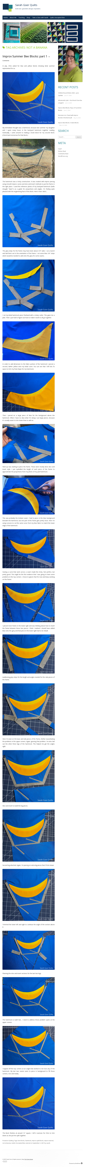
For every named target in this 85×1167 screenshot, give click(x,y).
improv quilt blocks (38, 1140)
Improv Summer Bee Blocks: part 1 (24, 56)
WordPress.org (63, 156)
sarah (48, 1143)
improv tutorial (48, 1140)
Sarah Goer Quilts (26, 5)
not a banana (6, 1143)
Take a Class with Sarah (40, 17)
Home (6, 17)
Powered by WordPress (74, 1163)
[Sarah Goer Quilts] (7, 12)
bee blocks (21, 1140)
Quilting (11, 1140)
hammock (28, 1140)
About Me (13, 17)
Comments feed (63, 154)
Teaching (21, 17)
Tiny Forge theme (28, 1159)
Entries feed (62, 151)
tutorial (28, 1143)
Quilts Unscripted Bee (57, 17)
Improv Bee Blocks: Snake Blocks (68, 123)
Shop (28, 17)
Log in (60, 149)
